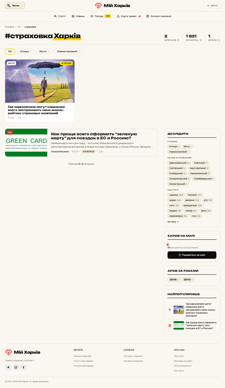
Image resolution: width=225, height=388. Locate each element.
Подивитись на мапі (193, 254)
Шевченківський (179, 162)
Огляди (25, 51)
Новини (80, 16)
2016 (174, 279)
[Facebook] (23, 367)
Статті (62, 16)
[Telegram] (8, 367)
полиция (194, 194)
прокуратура (192, 205)
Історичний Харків (83, 365)
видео (175, 200)
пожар (191, 210)
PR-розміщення (182, 365)
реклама (192, 200)
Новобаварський (203, 178)
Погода (102, 16)
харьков (176, 194)
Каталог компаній (161, 16)
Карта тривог (128, 16)
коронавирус (178, 215)
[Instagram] (16, 367)
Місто (44, 51)
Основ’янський (178, 183)
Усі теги (172, 221)
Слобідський (177, 173)
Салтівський (177, 168)
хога (174, 205)
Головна (9, 26)
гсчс (196, 215)
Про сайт (179, 356)
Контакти (179, 370)
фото (205, 210)
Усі (10, 51)
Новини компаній (68, 51)
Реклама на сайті (183, 360)
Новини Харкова (82, 356)
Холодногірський (179, 178)
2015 (188, 279)
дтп (208, 200)
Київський (200, 162)
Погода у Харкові (133, 356)
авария (175, 210)
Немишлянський (199, 173)
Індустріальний (199, 168)
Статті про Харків (83, 360)
